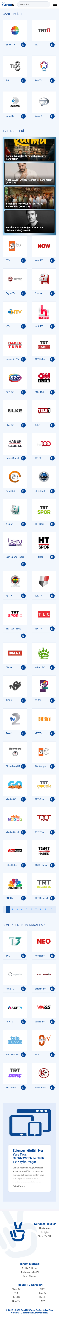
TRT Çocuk (40, 799)
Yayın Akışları (29, 1276)
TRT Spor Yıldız (13, 628)
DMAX (9, 667)
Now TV (39, 260)
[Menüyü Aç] (55, 4)
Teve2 (9, 733)
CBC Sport (40, 491)
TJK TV (38, 595)
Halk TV (39, 326)
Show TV (10, 44)
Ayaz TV (10, 988)
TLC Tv (38, 628)
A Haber (39, 293)
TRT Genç (11, 1087)
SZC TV (9, 392)
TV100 (38, 458)
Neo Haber (40, 955)
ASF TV (9, 1021)
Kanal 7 (38, 116)
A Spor (9, 524)
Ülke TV (9, 425)
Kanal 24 (10, 491)
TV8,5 (9, 700)
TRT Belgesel (41, 898)
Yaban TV (40, 667)
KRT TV (38, 733)
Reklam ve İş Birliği (29, 1272)
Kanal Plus (40, 1087)
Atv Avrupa (40, 766)
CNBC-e (9, 898)
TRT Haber (40, 359)
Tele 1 (38, 425)
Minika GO (11, 799)
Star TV (38, 80)
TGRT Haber (41, 865)
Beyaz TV (10, 293)
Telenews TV (12, 1054)
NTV (8, 326)
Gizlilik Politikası (29, 1268)
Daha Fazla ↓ (19, 1186)
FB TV (9, 595)
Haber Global (12, 458)
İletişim (45, 1232)
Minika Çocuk (12, 832)
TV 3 (8, 955)
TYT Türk (39, 832)
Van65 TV (40, 1021)
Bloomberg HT (13, 766)
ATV (8, 260)
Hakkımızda (45, 1228)
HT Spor (39, 557)
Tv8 (7, 80)
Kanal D (10, 116)
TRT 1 (38, 44)
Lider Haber (11, 865)
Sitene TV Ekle (45, 1236)
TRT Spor (39, 524)
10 (51, 909)
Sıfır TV (38, 1054)
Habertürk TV (12, 359)
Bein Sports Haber (15, 557)
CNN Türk (39, 392)
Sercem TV (40, 988)
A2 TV (38, 700)
